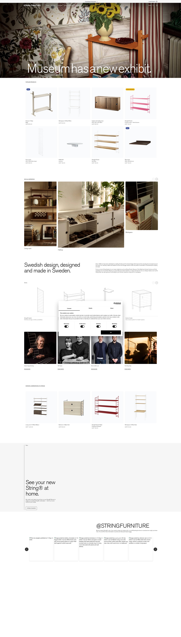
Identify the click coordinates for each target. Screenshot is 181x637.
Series (47, 5)
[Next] (156, 179)
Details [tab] (90, 308)
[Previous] (153, 179)
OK (111, 332)
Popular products (31, 82)
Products (53, 5)
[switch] (82, 326)
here (130, 531)
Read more (27, 369)
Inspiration (59, 5)
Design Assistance (68, 5)
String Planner (31, 508)
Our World (85, 5)
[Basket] (157, 5)
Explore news (43, 46)
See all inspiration (29, 179)
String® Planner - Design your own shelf (90, 0)
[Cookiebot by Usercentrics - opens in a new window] (114, 303)
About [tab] (111, 308)
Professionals (78, 5)
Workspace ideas (32, 46)
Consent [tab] (69, 308)
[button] (41, 549)
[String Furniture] (34, 5)
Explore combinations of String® (35, 385)
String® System (52, 46)
